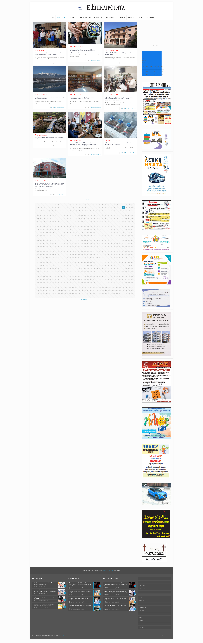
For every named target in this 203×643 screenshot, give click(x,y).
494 (129, 243)
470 (58, 243)
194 (120, 218)
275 (67, 227)
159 (114, 215)
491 (120, 243)
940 (82, 282)
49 (82, 207)
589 (117, 251)
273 (61, 227)
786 (114, 268)
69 (44, 210)
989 (129, 285)
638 (67, 257)
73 (55, 210)
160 (117, 215)
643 (82, 257)
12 (70, 204)
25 (108, 204)
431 (41, 240)
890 (129, 276)
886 (117, 276)
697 (47, 263)
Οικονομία (141, 610)
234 (44, 224)
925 (38, 282)
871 (73, 276)
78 (70, 210)
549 (97, 249)
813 (97, 271)
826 (38, 274)
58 (108, 207)
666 (53, 260)
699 (53, 263)
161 (120, 215)
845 (94, 274)
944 (94, 282)
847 (100, 274)
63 (123, 207)
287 (102, 227)
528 (132, 246)
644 (85, 257)
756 (123, 265)
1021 (126, 287)
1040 (85, 290)
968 (67, 285)
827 (41, 274)
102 (44, 213)
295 (126, 227)
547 (91, 249)
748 (100, 265)
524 (120, 246)
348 (88, 232)
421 (108, 238)
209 (67, 221)
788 (120, 268)
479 (85, 243)
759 (132, 265)
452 (102, 240)
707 (76, 263)
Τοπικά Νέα (141, 600)
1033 (64, 290)
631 (47, 257)
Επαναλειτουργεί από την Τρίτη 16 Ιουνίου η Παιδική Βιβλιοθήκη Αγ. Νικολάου (83, 97)
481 (91, 243)
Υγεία (140, 624)
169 (47, 218)
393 (123, 235)
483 (97, 243)
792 (132, 268)
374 (67, 235)
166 (38, 218)
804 (70, 271)
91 (108, 210)
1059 (44, 293)
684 (105, 260)
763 (47, 268)
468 (53, 243)
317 (94, 229)
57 (105, 207)
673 (73, 260)
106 (56, 213)
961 (47, 285)
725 (129, 263)
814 (100, 271)
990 (132, 285)
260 (120, 224)
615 (97, 254)
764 (50, 268)
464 (41, 243)
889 (126, 276)
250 (91, 224)
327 (123, 229)
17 (85, 204)
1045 (100, 290)
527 (129, 246)
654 (114, 257)
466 (47, 243)
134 (41, 215)
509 (76, 246)
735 (61, 265)
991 (38, 287)
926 (41, 282)
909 (88, 279)
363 (132, 232)
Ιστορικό (141, 578)
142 (64, 215)
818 (111, 271)
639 (70, 257)
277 (73, 227)
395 (129, 235)
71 (49, 210)
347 (85, 232)
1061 (50, 293)
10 (64, 204)
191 (111, 218)
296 (129, 227)
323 (111, 229)
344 (76, 232)
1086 (123, 293)
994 (47, 287)
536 (58, 249)
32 (129, 204)
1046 (103, 290)
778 (91, 268)
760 (38, 268)
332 (41, 232)
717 (105, 263)
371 (58, 235)
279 (79, 227)
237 (53, 224)
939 (79, 282)
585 (105, 251)
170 (50, 218)
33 (132, 204)
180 (79, 218)
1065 (62, 293)
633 (53, 257)
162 (123, 215)
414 (88, 238)
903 (70, 279)
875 (85, 276)
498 (44, 246)
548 (94, 249)
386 (102, 235)
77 (67, 210)
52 (91, 207)
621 (114, 254)
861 (44, 276)
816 (105, 271)
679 (91, 260)
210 (70, 221)
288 (105, 227)
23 (102, 204)
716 (102, 263)
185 (94, 218)
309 (70, 229)
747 (97, 265)
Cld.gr (62, 635)
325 (117, 229)
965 (58, 285)
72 (52, 210)
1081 (108, 293)
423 (114, 238)
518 (102, 246)
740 (76, 265)
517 (100, 246)
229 (126, 221)
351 (97, 232)
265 (38, 227)
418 (100, 238)
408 (70, 238)
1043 (94, 290)
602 (58, 254)
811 (91, 271)
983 (111, 285)
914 (102, 279)
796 (47, 271)
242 (67, 224)
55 (99, 207)
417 (97, 238)
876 (88, 276)
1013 (103, 287)
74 (58, 210)
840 (79, 274)
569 (58, 251)
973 (82, 285)
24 (105, 204)
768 (61, 268)
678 (88, 260)
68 (41, 210)
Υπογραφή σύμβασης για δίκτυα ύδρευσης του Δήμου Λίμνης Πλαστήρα (118, 143)
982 (108, 285)
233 (41, 224)
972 (79, 285)
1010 (94, 287)
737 (67, 265)
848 (102, 274)
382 (91, 235)
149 (85, 215)
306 (61, 229)
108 (61, 213)
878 (94, 276)
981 (105, 285)
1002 (70, 287)
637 (64, 257)
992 (41, 287)
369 (53, 235)
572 (67, 251)
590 (120, 251)
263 (129, 224)
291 (114, 227)
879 (97, 276)
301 (47, 229)
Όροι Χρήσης (142, 585)
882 (105, 276)
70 (46, 210)
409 (73, 238)
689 (120, 260)
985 (117, 285)
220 (100, 221)
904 (73, 279)
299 (41, 229)
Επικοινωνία (142, 592)
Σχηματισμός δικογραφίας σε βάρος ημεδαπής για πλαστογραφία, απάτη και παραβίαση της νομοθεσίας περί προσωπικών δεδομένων (84, 50)
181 (82, 218)
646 (91, 257)
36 (44, 207)
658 (126, 257)
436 (56, 240)
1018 (117, 287)
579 (88, 251)
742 (82, 265)
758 (129, 265)
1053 (123, 290)
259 (117, 224)
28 (117, 204)
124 (108, 213)
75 (61, 210)
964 (56, 285)
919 (117, 279)
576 (79, 251)
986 (120, 285)
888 (123, 276)
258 (114, 224)
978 (97, 285)
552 (105, 249)
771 (70, 268)
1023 (132, 287)
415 (91, 238)
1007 (85, 287)
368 (50, 235)
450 (97, 240)
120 (97, 213)
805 (73, 271)
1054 (126, 290)
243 (70, 224)
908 (85, 279)
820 (117, 271)
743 (85, 265)
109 (64, 213)
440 (67, 240)
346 (82, 232)
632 (50, 257)
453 (105, 240)
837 (70, 274)
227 (120, 221)
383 (94, 235)
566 (50, 251)
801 (61, 271)
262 (126, 224)
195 (123, 218)
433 (47, 240)
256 (108, 224)
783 (105, 268)
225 (114, 221)
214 (82, 221)
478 (82, 243)
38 (49, 207)
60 (114, 207)
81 (79, 210)
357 (114, 232)
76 (64, 210)
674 (76, 260)
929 (50, 282)
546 (88, 249)
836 (67, 274)
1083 (114, 293)
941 (85, 282)
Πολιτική (141, 604)
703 (64, 263)
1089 (132, 293)
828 (44, 274)
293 (120, 227)
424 (117, 238)
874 (82, 276)
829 (47, 274)
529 (38, 249)
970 (73, 285)
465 (44, 243)
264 (132, 224)
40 (55, 207)
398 (41, 238)
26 (111, 204)
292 (117, 227)
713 (94, 263)
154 (100, 215)
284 (94, 227)
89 (102, 210)
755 (120, 265)
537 (61, 249)
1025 (41, 290)
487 (108, 243)
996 (53, 287)
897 (53, 279)
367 (47, 235)
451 (100, 240)
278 (76, 227)
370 (56, 235)
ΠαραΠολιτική (142, 607)
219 (97, 221)
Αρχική (140, 597)
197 (129, 218)
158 (111, 215)
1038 (79, 290)
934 (64, 282)
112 (73, 213)
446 (85, 240)
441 (70, 240)
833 (58, 274)
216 (88, 221)
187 (100, 218)
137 (50, 215)
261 (123, 224)
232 (38, 224)
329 (129, 229)
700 (56, 263)
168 (44, 218)
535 (56, 249)
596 (41, 254)
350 (94, 232)
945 (97, 282)
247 (82, 224)
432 (44, 240)
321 (105, 229)
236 (50, 224)
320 (102, 229)
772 (73, 268)
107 (58, 213)
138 (53, 215)
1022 (129, 287)
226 (117, 221)
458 (120, 240)
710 (85, 263)
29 (120, 204)
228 (123, 221)
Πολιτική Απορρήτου (144, 588)
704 (67, 263)
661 (38, 260)
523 (117, 246)
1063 (56, 293)
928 (47, 282)
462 (132, 240)
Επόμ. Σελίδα (84, 299)
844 (91, 274)
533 (50, 249)
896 (50, 279)
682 (100, 260)
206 (58, 221)
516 (97, 246)
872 (76, 276)
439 (64, 240)
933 (61, 282)
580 (91, 251)
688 (117, 260)
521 (111, 246)
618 (105, 254)
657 (123, 257)
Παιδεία (141, 620)
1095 (76, 296)
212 (76, 221)
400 (47, 238)
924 (132, 279)
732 (53, 265)
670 (64, 260)
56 (102, 207)
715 (100, 263)
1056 (132, 290)
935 (67, 282)
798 (53, 271)
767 (58, 268)
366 (44, 235)
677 (85, 260)
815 (102, 271)
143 (67, 215)
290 (111, 227)
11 (67, 204)
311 (76, 229)
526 (126, 246)
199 (38, 221)
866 (58, 276)
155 (102, 215)
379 (82, 235)
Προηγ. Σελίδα (85, 199)
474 (70, 243)
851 (111, 274)
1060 (47, 293)
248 (85, 224)
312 (79, 229)
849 (105, 274)
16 (82, 204)
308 (67, 229)
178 (73, 218)
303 (53, 229)
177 (70, 218)
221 (102, 221)
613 (91, 254)
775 (82, 268)
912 (97, 279)
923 (129, 279)
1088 (129, 293)
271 (56, 227)
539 (67, 249)
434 (50, 240)
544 (82, 249)
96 (123, 210)
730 (47, 265)
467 (50, 243)
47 (76, 207)
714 (97, 263)
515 (94, 246)
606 (70, 254)
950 (111, 282)
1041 (88, 290)
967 (64, 285)
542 (76, 249)
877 (91, 276)
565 (47, 251)
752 (111, 265)
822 (123, 271)
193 (117, 218)
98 (129, 210)
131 (129, 213)
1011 (97, 287)
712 (91, 263)
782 (102, 268)
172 (56, 218)
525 (123, 246)
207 (61, 221)
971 (76, 285)
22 (99, 204)
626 (129, 254)
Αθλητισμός (142, 627)
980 (102, 285)
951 (114, 282)
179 (76, 218)
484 (100, 243)
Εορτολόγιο (156, 45)
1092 (67, 296)
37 (46, 207)
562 (38, 251)
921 (123, 279)
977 (94, 285)
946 (100, 282)
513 (88, 246)
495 (132, 243)
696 (44, 263)
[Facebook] (163, 635)
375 (70, 235)
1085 (120, 293)
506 (67, 246)
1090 (62, 296)
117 (88, 213)
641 (76, 257)
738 (70, 265)
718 (108, 263)
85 (91, 210)
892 (38, 279)
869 (67, 276)
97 (126, 210)
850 (108, 274)
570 (61, 251)
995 (50, 287)
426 (123, 238)
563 (41, 251)
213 (79, 221)
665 (50, 260)
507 (70, 246)
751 (108, 265)
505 (64, 246)
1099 (88, 296)
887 (120, 276)
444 (79, 240)
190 (108, 218)
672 (70, 260)
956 (129, 282)
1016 (111, 287)
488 (111, 243)
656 (120, 257)
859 (38, 276)
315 (88, 229)
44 (67, 207)
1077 (97, 293)
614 (94, 254)
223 (108, 221)
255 (105, 224)
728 (41, 265)
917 (111, 279)
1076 (94, 293)
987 (123, 285)
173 (58, 218)
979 (100, 285)
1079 (103, 293)
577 (82, 251)
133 (38, 215)
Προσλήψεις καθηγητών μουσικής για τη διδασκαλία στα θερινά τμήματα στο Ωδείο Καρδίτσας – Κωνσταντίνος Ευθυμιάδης (120, 98)
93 (114, 210)
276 (70, 227)
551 (102, 249)
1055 (129, 290)
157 (108, 215)
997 (56, 287)
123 (105, 213)
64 (126, 207)
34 (38, 207)
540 (70, 249)
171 (53, 218)
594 (132, 251)
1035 (70, 290)
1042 (91, 290)
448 (91, 240)
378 (79, 235)
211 (73, 221)
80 (76, 210)
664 (47, 260)
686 (111, 260)
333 (44, 232)
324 (114, 229)
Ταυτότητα (141, 582)
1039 (82, 290)
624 (123, 254)
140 (58, 215)
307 (64, 229)
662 (41, 260)
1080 (106, 293)
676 (82, 260)
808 (82, 271)
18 (88, 204)
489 (114, 243)
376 (73, 235)
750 (105, 265)
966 (61, 285)
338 (58, 232)
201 (44, 221)
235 (47, 224)
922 (126, 279)
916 (108, 279)
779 (94, 268)
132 (132, 213)
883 (108, 276)
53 (93, 207)
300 (44, 229)
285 (97, 227)
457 (117, 240)
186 (97, 218)
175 (64, 218)
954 (123, 282)
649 (100, 257)
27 (114, 204)
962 (50, 285)
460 (126, 240)
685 (108, 260)
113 (76, 213)
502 (56, 246)
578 (85, 251)
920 (120, 279)
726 (132, 263)
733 (56, 265)
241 (64, 224)
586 (108, 251)
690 (123, 260)
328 (126, 229)
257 (111, 224)
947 (102, 282)
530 (41, 249)
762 (44, 268)
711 (88, 263)
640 (73, 257)
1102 (97, 296)
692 (129, 260)
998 (58, 287)
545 (85, 249)
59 (111, 207)
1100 (91, 296)
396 (132, 235)
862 (47, 276)
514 (91, 246)
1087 (126, 293)
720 (114, 263)
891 (132, 276)
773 (76, 268)
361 (126, 232)
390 (114, 235)
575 (76, 251)
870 (70, 276)
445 (82, 240)
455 (111, 240)
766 (56, 268)
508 (73, 246)
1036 (73, 290)
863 (50, 276)
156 (105, 215)
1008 (88, 287)
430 (38, 240)
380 (85, 235)
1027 (47, 290)
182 (85, 218)
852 (114, 274)
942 (88, 282)
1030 (56, 290)
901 (64, 279)
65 (129, 207)
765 (53, 268)
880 (100, 276)
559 (126, 249)
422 (111, 238)
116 (85, 213)
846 (97, 274)
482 (94, 243)
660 (132, 257)
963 (53, 285)
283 (91, 227)
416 (94, 238)
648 (97, 257)
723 (123, 263)
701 (58, 263)
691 (126, 260)
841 (82, 274)
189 (105, 218)
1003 (73, 287)
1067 (67, 293)
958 (38, 285)
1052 (120, 290)
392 (120, 235)
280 (82, 227)
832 (56, 274)
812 (94, 271)
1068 (70, 293)
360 (123, 232)
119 (94, 213)
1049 (111, 290)
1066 (64, 293)
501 (53, 246)
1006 (82, 287)
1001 (67, 287)
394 (126, 235)
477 (79, 243)
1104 (103, 296)
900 (61, 279)
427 (126, 238)
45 (70, 207)
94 (117, 210)
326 (120, 229)
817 (108, 271)
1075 (91, 293)
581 (94, 251)
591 (123, 251)
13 (73, 204)
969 (70, 285)
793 (38, 271)
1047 (106, 290)
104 (50, 213)
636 (61, 257)
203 (50, 221)
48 (79, 207)
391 (117, 235)
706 (73, 263)
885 (114, 276)
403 (56, 238)
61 (117, 207)
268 (47, 227)
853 (117, 274)
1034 (67, 290)
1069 (73, 293)
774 (79, 268)
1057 (38, 293)
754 (117, 265)
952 (117, 282)
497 (41, 246)
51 (88, 207)
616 (100, 254)
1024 (38, 290)
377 (76, 235)
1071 (79, 293)
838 (73, 274)
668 (58, 260)
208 (64, 221)
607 (73, 254)
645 (88, 257)
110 (67, 213)
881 (102, 276)
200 (41, 221)
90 (105, 210)
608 (76, 254)
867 (61, 276)
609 (79, 254)
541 (73, 249)
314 (85, 229)
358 (117, 232)
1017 (114, 287)
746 (94, 265)
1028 (50, 290)
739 (73, 265)
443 (76, 240)
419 (102, 238)
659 (129, 257)
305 (58, 229)
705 (70, 263)
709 (82, 263)
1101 (94, 296)
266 (41, 227)
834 (61, 274)
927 (44, 282)
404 (58, 238)
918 (114, 279)
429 (132, 238)
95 (120, 210)
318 (97, 229)
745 (91, 265)
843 (88, 274)
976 (91, 285)
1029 (53, 290)
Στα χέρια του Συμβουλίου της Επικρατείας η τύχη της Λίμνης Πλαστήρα (49, 97)
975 (88, 285)
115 (82, 213)
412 (82, 238)
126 (114, 213)
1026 (44, 290)
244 (73, 224)
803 (67, 271)
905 (76, 279)
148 (82, 215)
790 (126, 268)
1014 (106, 287)
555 (114, 249)
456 (114, 240)
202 (47, 221)
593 (129, 251)
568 (56, 251)
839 (76, 274)
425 (120, 238)
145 (73, 215)
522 (114, 246)
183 (88, 218)
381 (88, 235)
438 (61, 240)
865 (56, 276)
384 (97, 235)
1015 (108, 287)
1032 (62, 290)
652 (108, 257)
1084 (117, 293)
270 (53, 227)
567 (53, 251)
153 (97, 215)
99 (132, 210)
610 (82, 254)
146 (76, 215)
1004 (76, 287)
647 (94, 257)
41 (58, 207)
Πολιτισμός (141, 614)
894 (44, 279)
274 (64, 227)
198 (132, 218)
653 (111, 257)
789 (123, 268)
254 (102, 224)
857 (129, 274)
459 (123, 240)
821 (120, 271)
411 (79, 238)
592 (126, 251)
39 (52, 207)
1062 (53, 293)
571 (64, 251)
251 (94, 224)
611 (85, 254)
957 (132, 282)
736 (64, 265)
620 (111, 254)
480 (88, 243)
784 (108, 268)
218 (94, 221)
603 (61, 254)
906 (79, 279)
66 (132, 207)
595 (38, 254)
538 (64, 249)
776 (85, 268)
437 (58, 240)
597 (44, 254)
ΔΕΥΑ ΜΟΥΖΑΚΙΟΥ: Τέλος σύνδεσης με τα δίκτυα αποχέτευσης (119, 53)
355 (108, 232)
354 (105, 232)
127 (117, 213)
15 (79, 204)
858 (132, 274)
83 (85, 210)
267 (44, 227)
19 (91, 204)
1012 (100, 287)
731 (50, 265)
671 (67, 260)
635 (58, 257)
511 (82, 246)
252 (97, 224)
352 (100, 232)
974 (85, 285)
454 (108, 240)
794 (41, 271)
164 (129, 215)
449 (94, 240)
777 (88, 268)
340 (64, 232)
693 (132, 260)
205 (56, 221)
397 (38, 238)
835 (64, 274)
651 (105, 257)
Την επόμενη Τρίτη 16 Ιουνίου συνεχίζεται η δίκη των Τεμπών (49, 138)
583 (100, 251)
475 (73, 243)
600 (53, 254)
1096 (79, 296)
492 (123, 243)
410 (76, 238)
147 (79, 215)
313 (82, 229)
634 (56, 257)
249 (88, 224)
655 (117, 257)
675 (79, 260)
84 (88, 210)
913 (100, 279)
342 (70, 232)
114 (79, 213)
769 (64, 268)
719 (111, 263)
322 (108, 229)
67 (38, 210)
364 (38, 235)
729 (44, 265)
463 (38, 243)
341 (67, 232)
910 (91, 279)
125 (111, 213)
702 (61, 263)
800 (58, 271)
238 (56, 224)
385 (100, 235)
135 (44, 215)
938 (76, 282)
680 (94, 260)
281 (85, 227)
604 (64, 254)
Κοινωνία (141, 617)
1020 (123, 287)
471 (61, 243)
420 (105, 238)
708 (79, 263)
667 (56, 260)
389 (111, 235)
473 (67, 243)
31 (126, 204)
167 (41, 218)
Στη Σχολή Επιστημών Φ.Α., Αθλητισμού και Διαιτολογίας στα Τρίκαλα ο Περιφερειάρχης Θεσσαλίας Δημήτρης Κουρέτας (83, 144)
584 (102, 251)
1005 (79, 287)
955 (126, 282)
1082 (111, 293)
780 (97, 268)
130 (126, 213)
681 (97, 260)
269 (50, 227)
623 (120, 254)
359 (120, 232)
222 (105, 221)
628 (38, 257)
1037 (76, 290)
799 (56, 271)
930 (53, 282)
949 (108, 282)
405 (61, 238)
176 (67, 218)
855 (123, 274)
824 (129, 271)
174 (61, 218)
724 (126, 263)
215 (85, 221)
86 (93, 210)
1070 (76, 293)
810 (88, 271)
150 (88, 215)
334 (47, 232)
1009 (91, 287)
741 (79, 265)
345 (79, 232)
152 (94, 215)
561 (132, 249)
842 (85, 274)
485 (102, 243)
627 (132, 254)
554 (111, 249)
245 (76, 224)
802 (64, 271)
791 (129, 268)
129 (123, 213)
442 (73, 240)
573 (70, 251)
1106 (108, 296)
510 (79, 246)
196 (126, 218)
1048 (108, 290)
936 (70, 282)
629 (41, 257)
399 (44, 238)
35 (41, 207)
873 (79, 276)
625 (126, 254)
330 (132, 229)
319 (100, 229)
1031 (59, 290)
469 (56, 243)
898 (56, 279)
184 (91, 218)
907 (82, 279)
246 (79, 224)
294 (123, 227)
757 (126, 265)
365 (41, 235)
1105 (106, 296)
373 (64, 235)
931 (56, 282)
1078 (100, 293)
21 (96, 204)
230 (129, 221)
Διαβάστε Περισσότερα (59, 63)
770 (67, 268)
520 (108, 246)
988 (126, 285)
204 (53, 221)
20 (93, 204)
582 (97, 251)
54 (96, 207)
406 (64, 238)
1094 (73, 296)
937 (73, 282)
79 (73, 210)
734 (58, 265)
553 (108, 249)
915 (105, 279)
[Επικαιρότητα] (101, 8)
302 (50, 229)
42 (61, 207)
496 (38, 246)
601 (56, 254)
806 (76, 271)
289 (108, 227)
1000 (64, 287)
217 (91, 221)
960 (44, 285)
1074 (88, 293)
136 (47, 215)
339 (61, 232)
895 (47, 279)
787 (117, 268)
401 (50, 238)
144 (70, 215)
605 (67, 254)
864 (53, 276)
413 (85, 238)
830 (50, 274)
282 (88, 227)
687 (114, 260)
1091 (64, 296)
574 (73, 251)
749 (102, 265)
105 (53, 213)
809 (85, 271)
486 (105, 243)
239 (58, 224)
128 (120, 213)
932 (58, 282)
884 (111, 276)
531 (44, 249)
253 (100, 224)
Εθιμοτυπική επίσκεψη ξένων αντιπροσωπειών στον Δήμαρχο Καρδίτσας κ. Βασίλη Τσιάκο (49, 53)
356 (111, 232)
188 (102, 218)
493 (126, 243)
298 (38, 229)
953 (120, 282)
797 (50, 271)
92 (111, 210)
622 (117, 254)
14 (76, 204)
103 (47, 213)
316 (91, 229)
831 (53, 274)
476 (76, 243)
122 (102, 213)
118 (91, 213)
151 (91, 215)
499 (47, 246)
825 (132, 271)
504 (61, 246)
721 (117, 263)
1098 (85, 296)
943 (91, 282)
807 (79, 271)
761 (41, 268)
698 (50, 263)
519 (105, 246)
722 (120, 263)
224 (111, 221)
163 (126, 215)
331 (38, 232)
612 (88, 254)
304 (56, 229)
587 (111, 251)
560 (129, 249)
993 (44, 287)
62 (120, 207)
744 (88, 265)
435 (53, 240)
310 (73, 229)
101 (41, 213)
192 (114, 218)
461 (129, 240)
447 (88, 240)
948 (105, 282)
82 (82, 210)
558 (123, 249)
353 (102, 232)
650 (102, 257)
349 (91, 232)
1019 (120, 287)
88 (99, 210)
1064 (59, 293)
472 (64, 243)
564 (44, 251)
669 (61, 260)
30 (123, 204)
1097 (82, 296)
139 (56, 215)
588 (114, 251)
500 (50, 246)
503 (58, 246)
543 (79, 249)
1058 (41, 293)
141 (61, 215)
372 (61, 235)
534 (53, 249)
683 (102, 260)
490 (117, 243)
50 (85, 207)
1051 (117, 290)
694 (38, 263)
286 (100, 227)
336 (53, 232)
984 (114, 285)
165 (132, 215)
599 (50, 254)
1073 (85, 293)
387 (105, 235)
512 (85, 246)
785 (111, 268)
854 (120, 274)
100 (38, 213)
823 (126, 271)
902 (67, 279)
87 (96, 210)
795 (44, 271)
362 (129, 232)
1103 (100, 296)
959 (41, 285)
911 (94, 279)
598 (47, 254)
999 (61, 287)
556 (117, 249)
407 (67, 238)
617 (102, 254)
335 (50, 232)
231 (132, 221)
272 (58, 227)
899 (58, 279)
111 (70, 213)
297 (132, 227)
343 (73, 232)
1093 (70, 296)
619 (108, 254)
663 (44, 260)
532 (47, 249)
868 (64, 276)
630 (44, 257)
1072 (82, 293)
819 (114, 271)
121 (100, 213)
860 (41, 276)
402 (53, 238)
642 (79, 257)
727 (38, 265)
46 (73, 207)
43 (64, 207)
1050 (114, 290)
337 (56, 232)
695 (41, 263)
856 (126, 274)
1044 (97, 290)
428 (129, 238)
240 (61, 224)
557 (120, 249)
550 (100, 249)
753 (114, 265)
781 (100, 268)
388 (108, 235)
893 (41, 279)
